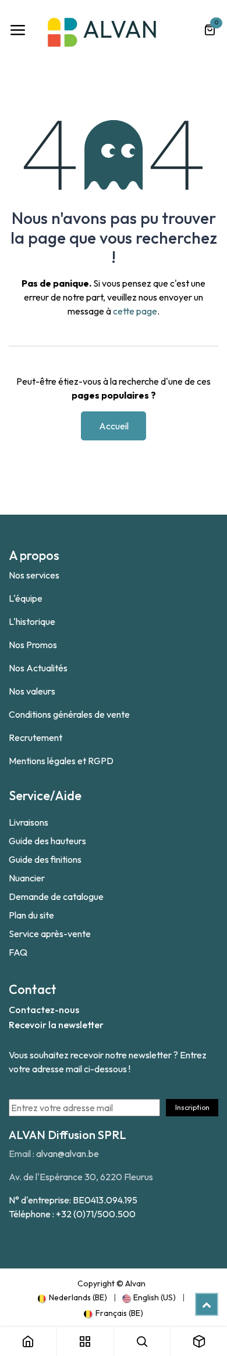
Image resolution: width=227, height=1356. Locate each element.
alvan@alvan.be (67, 1153)
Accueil (114, 426)
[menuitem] (72, 1297)
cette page (135, 311)
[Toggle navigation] (17, 30)
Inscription (192, 1107)
